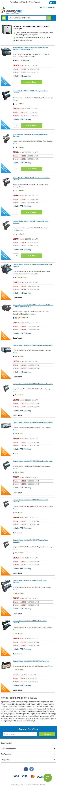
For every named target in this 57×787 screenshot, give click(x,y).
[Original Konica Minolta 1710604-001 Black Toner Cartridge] (6, 354)
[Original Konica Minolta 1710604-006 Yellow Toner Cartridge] (6, 630)
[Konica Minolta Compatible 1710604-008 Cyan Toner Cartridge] (6, 144)
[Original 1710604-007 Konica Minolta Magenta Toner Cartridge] (6, 549)
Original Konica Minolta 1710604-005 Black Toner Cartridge (33, 384)
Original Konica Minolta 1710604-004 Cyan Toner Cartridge (32, 422)
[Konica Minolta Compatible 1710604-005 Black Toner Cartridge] (6, 100)
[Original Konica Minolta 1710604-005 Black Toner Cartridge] (6, 393)
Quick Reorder (34, 2)
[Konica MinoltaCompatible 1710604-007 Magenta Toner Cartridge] (6, 187)
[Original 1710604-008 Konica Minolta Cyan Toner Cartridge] (6, 470)
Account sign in (15, 2)
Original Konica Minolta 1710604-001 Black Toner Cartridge (33, 345)
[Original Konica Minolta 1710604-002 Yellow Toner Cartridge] (6, 592)
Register (25, 2)
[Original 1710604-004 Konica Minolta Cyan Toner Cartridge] (6, 429)
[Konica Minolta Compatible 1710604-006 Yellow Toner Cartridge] (6, 230)
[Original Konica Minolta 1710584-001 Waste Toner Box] (6, 670)
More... (33, 57)
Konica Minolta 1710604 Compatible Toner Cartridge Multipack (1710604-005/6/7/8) (30, 48)
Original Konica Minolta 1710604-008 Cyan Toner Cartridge (32, 461)
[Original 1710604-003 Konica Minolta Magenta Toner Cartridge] (6, 509)
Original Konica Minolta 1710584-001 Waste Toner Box (31, 661)
